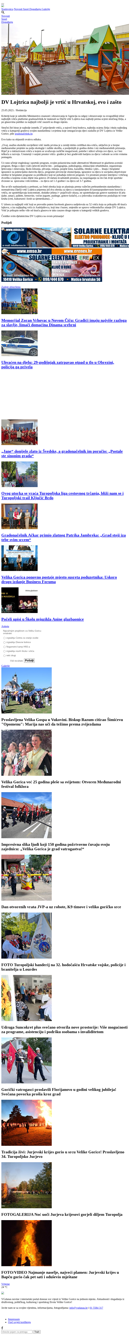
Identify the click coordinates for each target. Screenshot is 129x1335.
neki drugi (11, 655)
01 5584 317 (96, 1307)
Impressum (14, 1319)
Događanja (35, 9)
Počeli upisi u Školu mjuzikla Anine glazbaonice (42, 619)
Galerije (46, 9)
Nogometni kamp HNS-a (18, 646)
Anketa (5, 626)
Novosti (18, 9)
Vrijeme (5, 1284)
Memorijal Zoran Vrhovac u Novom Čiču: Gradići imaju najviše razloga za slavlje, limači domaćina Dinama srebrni (64, 322)
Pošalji (29, 660)
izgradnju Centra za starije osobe (22, 638)
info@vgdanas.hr (78, 1307)
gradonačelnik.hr (23, 133)
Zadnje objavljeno (10, 286)
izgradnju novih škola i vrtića (20, 651)
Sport (26, 9)
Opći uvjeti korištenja (19, 1322)
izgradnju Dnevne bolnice (18, 642)
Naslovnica (7, 9)
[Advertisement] (64, 396)
